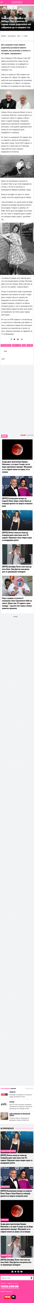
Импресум (3, 1283)
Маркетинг (10, 1283)
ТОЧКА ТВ (12, 1092)
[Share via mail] (22, 339)
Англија (29, 345)
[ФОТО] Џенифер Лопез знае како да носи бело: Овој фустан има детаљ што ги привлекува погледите (16, 569)
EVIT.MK (11, 1102)
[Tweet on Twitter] (14, 339)
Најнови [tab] (23, 435)
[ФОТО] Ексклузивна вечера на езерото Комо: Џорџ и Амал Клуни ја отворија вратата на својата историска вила (17, 502)
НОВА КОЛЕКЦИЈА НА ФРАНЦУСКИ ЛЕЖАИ (19, 1114)
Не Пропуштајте (7, 1128)
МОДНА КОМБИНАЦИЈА (8, 1151)
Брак (23, 345)
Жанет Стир (16, 345)
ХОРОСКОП (4, 1220)
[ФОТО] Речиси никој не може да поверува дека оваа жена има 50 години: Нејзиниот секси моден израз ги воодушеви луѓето (17, 536)
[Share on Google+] (18, 339)
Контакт (16, 1283)
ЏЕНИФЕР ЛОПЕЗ (6, 1256)
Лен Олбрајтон (6, 345)
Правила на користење (6, 1291)
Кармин (3, 36)
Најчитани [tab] (30, 435)
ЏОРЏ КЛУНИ (5, 1187)
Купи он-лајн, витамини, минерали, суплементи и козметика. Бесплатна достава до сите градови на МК (20, 1106)
